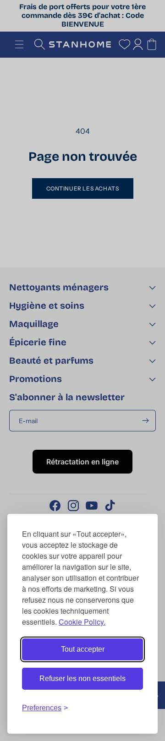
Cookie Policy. (82, 621)
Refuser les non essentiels (82, 678)
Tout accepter (82, 649)
